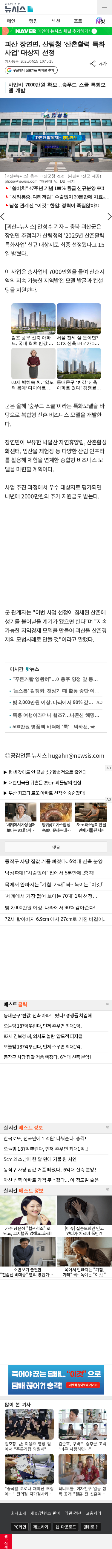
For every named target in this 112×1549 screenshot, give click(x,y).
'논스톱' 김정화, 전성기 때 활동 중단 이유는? (57, 690)
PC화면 (19, 1527)
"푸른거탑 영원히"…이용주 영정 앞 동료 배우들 (57, 679)
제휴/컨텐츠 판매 (45, 1513)
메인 (11, 20)
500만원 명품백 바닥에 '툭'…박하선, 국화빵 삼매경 (57, 726)
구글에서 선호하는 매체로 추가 (33, 70)
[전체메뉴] (104, 7)
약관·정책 (73, 1513)
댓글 (56, 847)
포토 (78, 20)
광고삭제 (6, 1541)
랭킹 (33, 20)
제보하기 (40, 1527)
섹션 (55, 20)
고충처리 (93, 1513)
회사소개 (18, 1513)
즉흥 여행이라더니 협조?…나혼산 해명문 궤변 (57, 715)
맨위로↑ (91, 1527)
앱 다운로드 (66, 1527)
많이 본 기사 (18, 1404)
